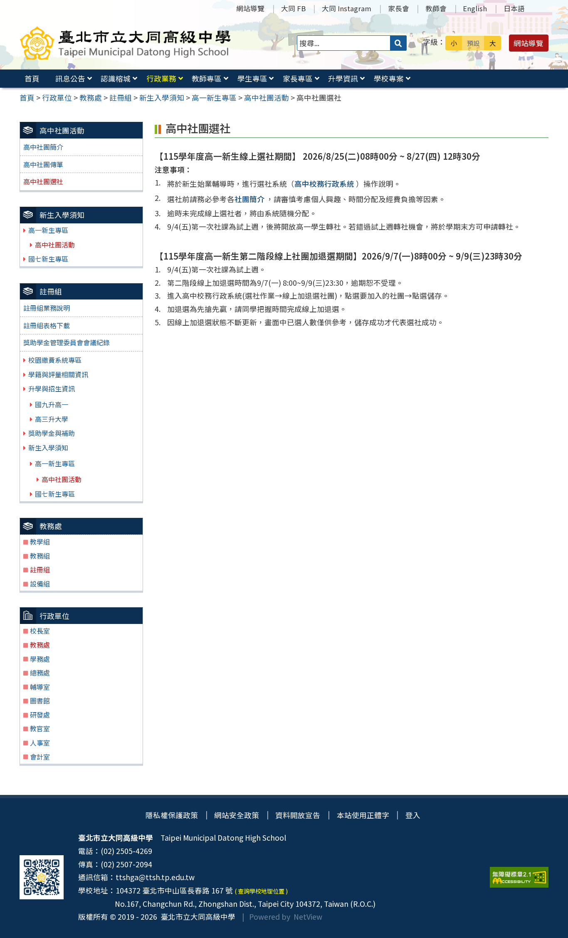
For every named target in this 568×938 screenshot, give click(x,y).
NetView (308, 916)
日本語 (514, 8)
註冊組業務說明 (46, 308)
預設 (473, 42)
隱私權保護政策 (172, 815)
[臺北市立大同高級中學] (125, 43)
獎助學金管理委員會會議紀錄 (66, 342)
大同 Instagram (346, 8)
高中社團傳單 (43, 164)
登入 (412, 815)
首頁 (32, 78)
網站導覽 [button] (528, 43)
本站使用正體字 (363, 815)
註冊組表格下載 (46, 325)
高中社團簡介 (43, 147)
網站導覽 (250, 8)
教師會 (436, 8)
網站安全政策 (236, 815)
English (475, 8)
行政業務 (161, 78)
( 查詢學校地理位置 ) (261, 891)
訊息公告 (70, 78)
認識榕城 (116, 78)
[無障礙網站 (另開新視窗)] (519, 877)
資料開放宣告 (297, 815)
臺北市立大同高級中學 (196, 916)
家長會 (398, 8)
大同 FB (293, 8)
